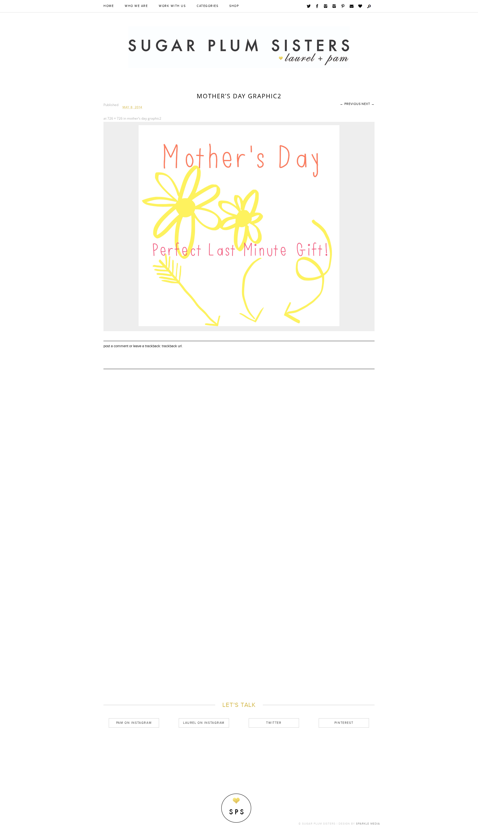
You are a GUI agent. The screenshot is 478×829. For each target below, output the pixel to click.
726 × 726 (115, 118)
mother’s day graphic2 (144, 118)
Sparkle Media (368, 823)
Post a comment (115, 346)
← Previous (350, 104)
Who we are (136, 6)
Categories (207, 6)
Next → (368, 104)
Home (108, 6)
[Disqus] (239, 465)
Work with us (172, 6)
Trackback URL (172, 346)
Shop (234, 6)
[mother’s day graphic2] (239, 325)
